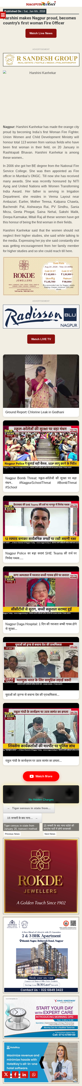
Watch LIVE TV (41, 339)
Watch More (44, 776)
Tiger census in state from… (29, 808)
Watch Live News (41, 33)
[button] (41, 385)
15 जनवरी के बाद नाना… (22, 817)
